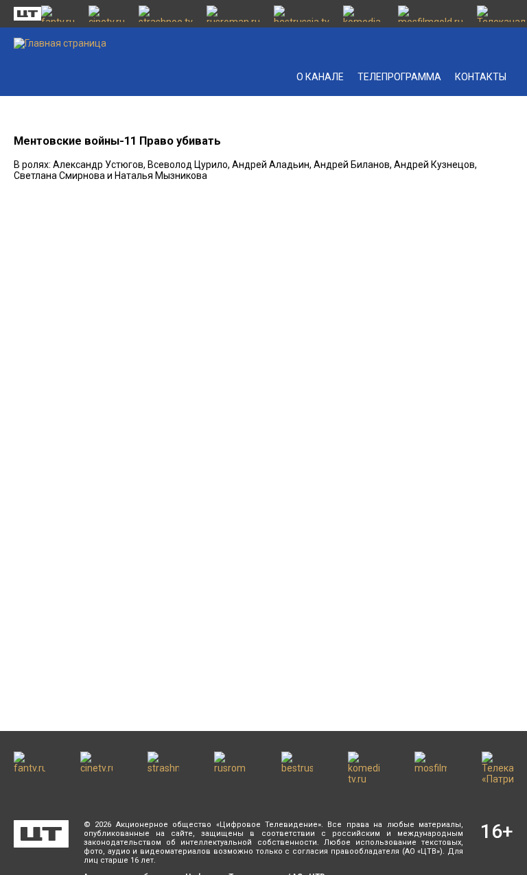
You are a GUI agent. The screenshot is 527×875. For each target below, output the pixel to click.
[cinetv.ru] (107, 13)
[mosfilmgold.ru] (430, 13)
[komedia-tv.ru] (363, 13)
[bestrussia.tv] (301, 13)
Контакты (480, 76)
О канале (320, 76)
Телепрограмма (399, 76)
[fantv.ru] (58, 13)
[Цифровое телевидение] (41, 834)
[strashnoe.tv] (166, 13)
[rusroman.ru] (233, 13)
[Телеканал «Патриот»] (501, 13)
